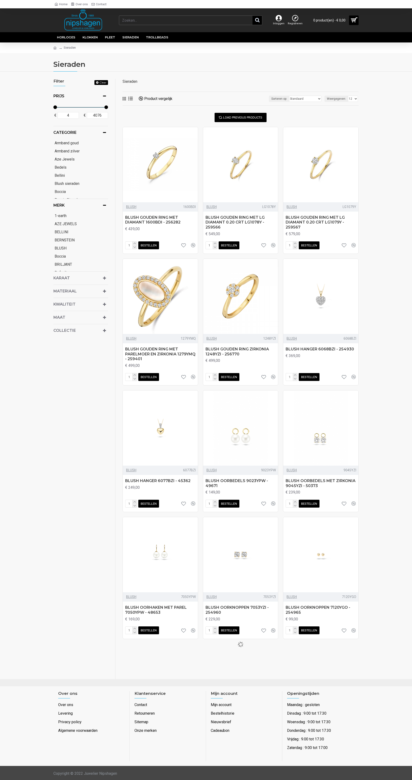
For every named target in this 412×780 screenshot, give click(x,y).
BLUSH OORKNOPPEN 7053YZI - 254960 (237, 610)
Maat (59, 317)
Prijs (58, 96)
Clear (103, 82)
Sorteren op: (279, 98)
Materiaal (65, 291)
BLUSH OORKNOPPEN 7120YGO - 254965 (318, 610)
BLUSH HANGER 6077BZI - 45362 (158, 480)
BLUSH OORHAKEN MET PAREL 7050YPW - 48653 (156, 610)
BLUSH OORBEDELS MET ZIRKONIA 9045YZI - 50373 (320, 483)
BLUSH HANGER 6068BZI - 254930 (320, 349)
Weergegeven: (336, 98)
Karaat (61, 278)
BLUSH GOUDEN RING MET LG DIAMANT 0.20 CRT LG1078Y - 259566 (235, 222)
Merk (59, 205)
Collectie (64, 330)
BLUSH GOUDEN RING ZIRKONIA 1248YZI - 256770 (237, 351)
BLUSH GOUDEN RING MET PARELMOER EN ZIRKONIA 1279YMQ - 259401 (160, 354)
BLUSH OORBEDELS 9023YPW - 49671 (237, 483)
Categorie (65, 132)
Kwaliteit (64, 304)
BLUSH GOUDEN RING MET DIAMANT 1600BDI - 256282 (152, 220)
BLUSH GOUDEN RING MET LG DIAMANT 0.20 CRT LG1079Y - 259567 (315, 222)
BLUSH (131, 207)
